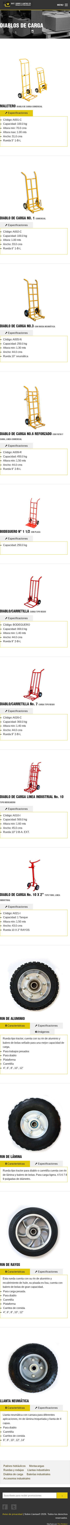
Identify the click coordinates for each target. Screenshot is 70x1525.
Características (16, 1025)
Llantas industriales (38, 1470)
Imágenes (43, 1032)
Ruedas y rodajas (13, 1470)
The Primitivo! (62, 1524)
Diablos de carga (13, 1474)
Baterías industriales (38, 1474)
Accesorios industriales (16, 1478)
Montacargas (36, 1466)
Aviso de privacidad (12, 1514)
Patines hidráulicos (14, 1466)
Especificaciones (17, 113)
